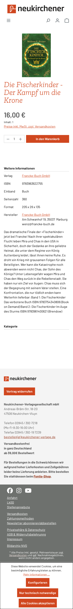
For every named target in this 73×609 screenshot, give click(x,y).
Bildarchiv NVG (17, 545)
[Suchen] (48, 20)
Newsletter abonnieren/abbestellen (31, 523)
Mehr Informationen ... (36, 574)
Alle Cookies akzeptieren (38, 603)
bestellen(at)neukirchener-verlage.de (29, 437)
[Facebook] (11, 490)
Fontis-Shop (42, 476)
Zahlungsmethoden (20, 518)
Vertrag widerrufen (19, 391)
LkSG (10, 502)
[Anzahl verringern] (8, 139)
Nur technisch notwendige (37, 593)
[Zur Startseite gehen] (36, 9)
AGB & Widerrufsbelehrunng (26, 534)
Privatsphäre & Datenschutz (26, 529)
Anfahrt (12, 498)
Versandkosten (17, 513)
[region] (36, 55)
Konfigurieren (37, 582)
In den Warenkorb (48, 139)
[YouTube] (29, 490)
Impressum (14, 539)
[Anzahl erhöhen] (21, 139)
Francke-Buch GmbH (36, 175)
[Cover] (36, 55)
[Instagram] (20, 490)
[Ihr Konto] (57, 20)
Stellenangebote (18, 507)
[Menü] (8, 20)
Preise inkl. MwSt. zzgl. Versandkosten (29, 126)
